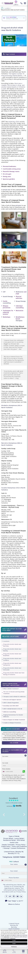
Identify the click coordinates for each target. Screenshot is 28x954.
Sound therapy (8, 296)
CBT (4, 292)
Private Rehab (8, 838)
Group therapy (21, 301)
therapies (19, 320)
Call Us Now (14, 743)
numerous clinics (14, 121)
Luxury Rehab (19, 838)
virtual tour (6, 190)
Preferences (14, 946)
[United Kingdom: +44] (4, 771)
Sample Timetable (8, 845)
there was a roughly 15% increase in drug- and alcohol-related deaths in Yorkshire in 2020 (13, 86)
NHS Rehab (21, 840)
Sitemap (6, 848)
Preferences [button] (12, 938)
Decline (14, 943)
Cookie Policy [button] (6, 936)
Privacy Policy (20, 845)
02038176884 (19, 857)
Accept (14, 940)
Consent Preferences (18, 848)
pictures (18, 205)
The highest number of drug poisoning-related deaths (12, 74)
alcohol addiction (7, 107)
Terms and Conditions (19, 846)
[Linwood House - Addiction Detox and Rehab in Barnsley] (7, 3)
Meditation (19, 292)
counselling (7, 303)
